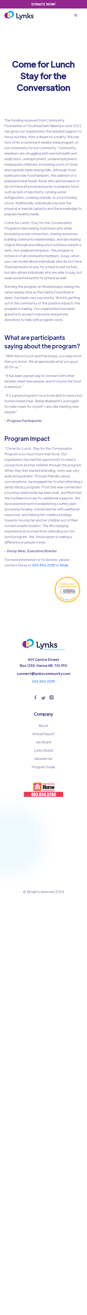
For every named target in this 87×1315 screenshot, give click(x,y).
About (43, 725)
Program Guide (43, 767)
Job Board (43, 742)
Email (64, 565)
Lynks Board (43, 750)
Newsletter (43, 758)
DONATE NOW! (43, 4)
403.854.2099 (43, 565)
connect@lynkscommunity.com (43, 673)
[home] (19, 15)
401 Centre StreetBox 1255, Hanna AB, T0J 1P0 (43, 662)
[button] (78, 15)
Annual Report (43, 734)
